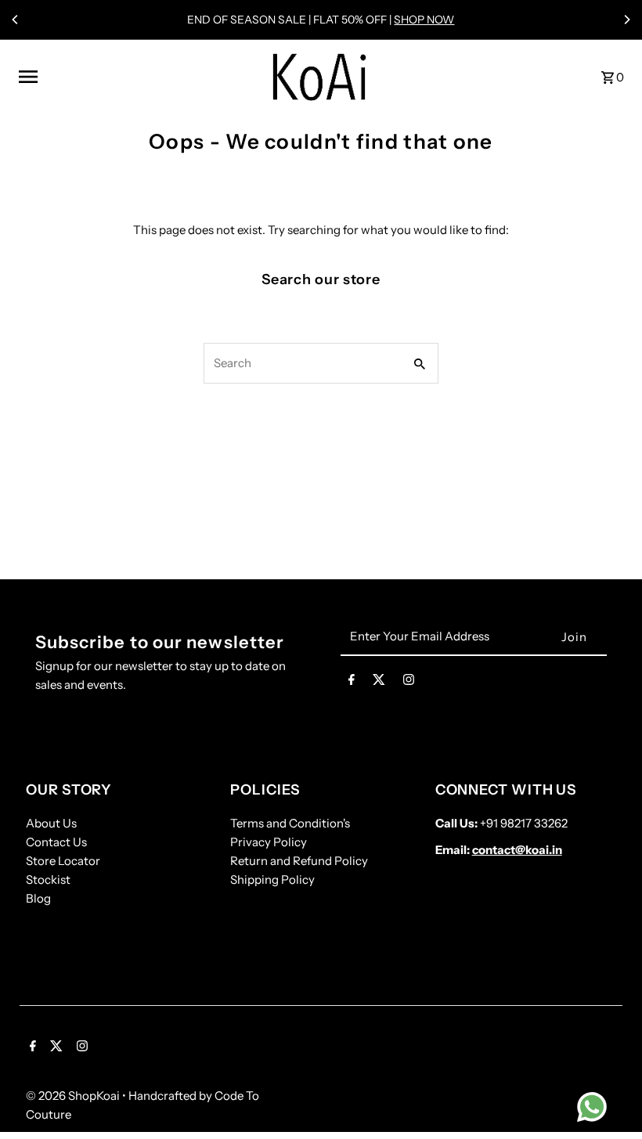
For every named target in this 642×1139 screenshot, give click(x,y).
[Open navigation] (134, 76)
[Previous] (15, 19)
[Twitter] (379, 682)
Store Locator (63, 860)
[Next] (626, 19)
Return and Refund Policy (299, 860)
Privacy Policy (268, 841)
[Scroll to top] (608, 1098)
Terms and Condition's (290, 823)
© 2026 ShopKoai (74, 1095)
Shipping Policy (272, 879)
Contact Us (56, 841)
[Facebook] (351, 682)
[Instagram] (408, 682)
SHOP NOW (424, 20)
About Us (51, 823)
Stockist (48, 879)
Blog (38, 898)
